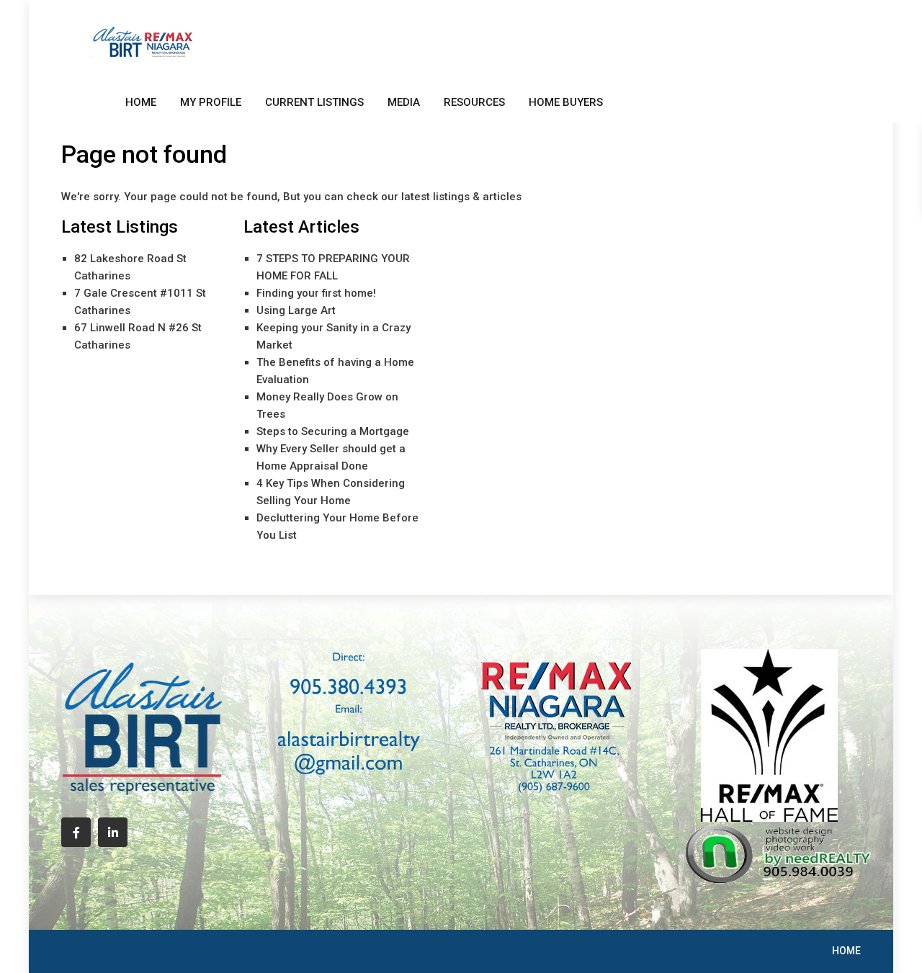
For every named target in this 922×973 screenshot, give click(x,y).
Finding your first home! (316, 293)
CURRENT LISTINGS (314, 102)
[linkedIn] (112, 832)
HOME (140, 102)
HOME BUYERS (566, 102)
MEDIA (404, 102)
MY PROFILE (210, 102)
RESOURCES (474, 102)
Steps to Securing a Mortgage (332, 431)
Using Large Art (296, 310)
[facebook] (76, 832)
